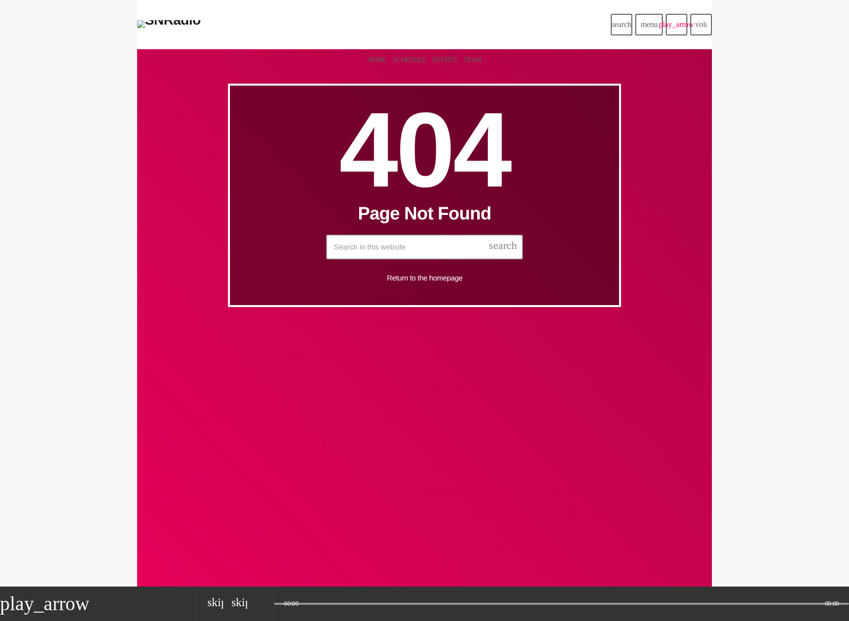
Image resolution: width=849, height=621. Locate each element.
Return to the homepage (425, 278)
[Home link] (168, 24)
